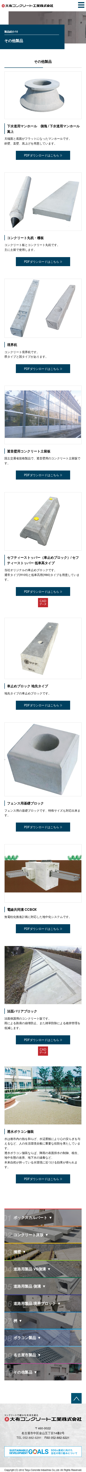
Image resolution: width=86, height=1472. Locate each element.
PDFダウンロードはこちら (41, 155)
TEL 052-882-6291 (29, 1437)
